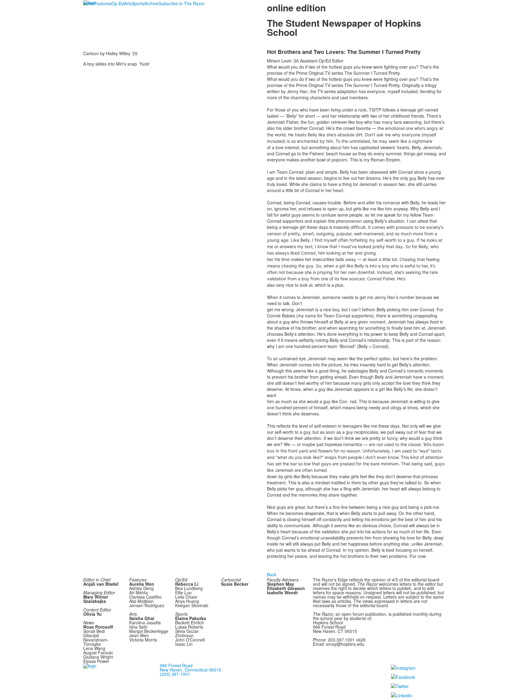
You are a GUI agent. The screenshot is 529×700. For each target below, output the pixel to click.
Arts (128, 3)
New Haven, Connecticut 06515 (190, 670)
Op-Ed (117, 3)
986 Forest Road (176, 665)
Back (271, 574)
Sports (138, 3)
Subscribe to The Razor (181, 3)
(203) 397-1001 (175, 674)
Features (102, 3)
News (88, 3)
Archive (151, 3)
